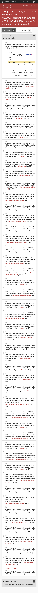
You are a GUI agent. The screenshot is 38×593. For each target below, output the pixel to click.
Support (34, 2)
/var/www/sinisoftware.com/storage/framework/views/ (20, 46)
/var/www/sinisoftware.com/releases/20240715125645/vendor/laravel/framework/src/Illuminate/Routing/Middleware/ (20, 196)
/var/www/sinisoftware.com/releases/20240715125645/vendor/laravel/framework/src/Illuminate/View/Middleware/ (20, 238)
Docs (26, 2)
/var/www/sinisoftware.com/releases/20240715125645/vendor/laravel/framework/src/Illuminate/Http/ (20, 135)
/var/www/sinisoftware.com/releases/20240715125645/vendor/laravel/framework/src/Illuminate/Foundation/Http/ (20, 389)
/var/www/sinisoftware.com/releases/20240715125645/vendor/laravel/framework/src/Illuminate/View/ (20, 107)
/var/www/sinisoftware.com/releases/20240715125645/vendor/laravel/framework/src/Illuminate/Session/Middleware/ (20, 259)
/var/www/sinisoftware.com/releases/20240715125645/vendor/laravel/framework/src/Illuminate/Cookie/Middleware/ (20, 314)
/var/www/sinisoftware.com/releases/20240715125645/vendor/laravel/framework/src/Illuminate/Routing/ (20, 154)
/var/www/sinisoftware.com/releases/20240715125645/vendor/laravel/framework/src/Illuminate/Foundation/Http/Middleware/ (20, 217)
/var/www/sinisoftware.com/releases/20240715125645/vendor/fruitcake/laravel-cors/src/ (20, 499)
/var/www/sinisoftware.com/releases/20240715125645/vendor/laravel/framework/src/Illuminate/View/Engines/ (20, 84)
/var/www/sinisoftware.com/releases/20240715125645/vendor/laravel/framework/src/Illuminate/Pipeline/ (20, 185)
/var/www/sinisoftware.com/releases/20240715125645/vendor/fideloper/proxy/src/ (20, 520)
